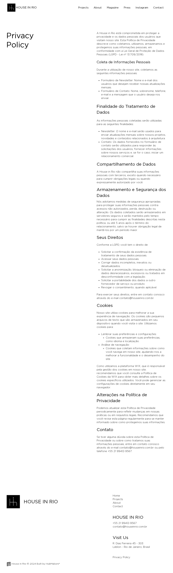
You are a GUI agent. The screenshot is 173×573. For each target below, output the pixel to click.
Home (116, 496)
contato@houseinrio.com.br (136, 298)
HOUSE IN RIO (26, 7)
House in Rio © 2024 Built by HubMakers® (36, 564)
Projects (118, 499)
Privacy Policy (121, 557)
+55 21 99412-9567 (125, 523)
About (117, 503)
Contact (118, 506)
